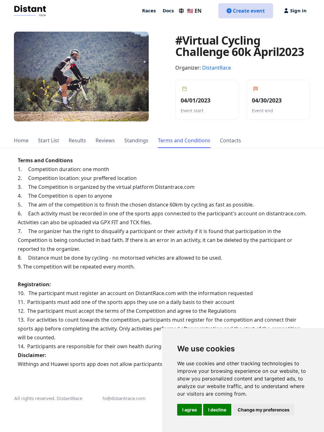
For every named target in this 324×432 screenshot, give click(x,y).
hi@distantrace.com (124, 398)
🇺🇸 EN (194, 10)
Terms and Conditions (184, 140)
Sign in (298, 10)
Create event (249, 10)
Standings (136, 140)
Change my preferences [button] (264, 409)
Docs (168, 10)
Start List (48, 140)
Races (149, 10)
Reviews (105, 140)
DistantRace (216, 67)
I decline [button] (217, 409)
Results (77, 140)
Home (21, 140)
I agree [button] (189, 409)
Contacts (230, 140)
